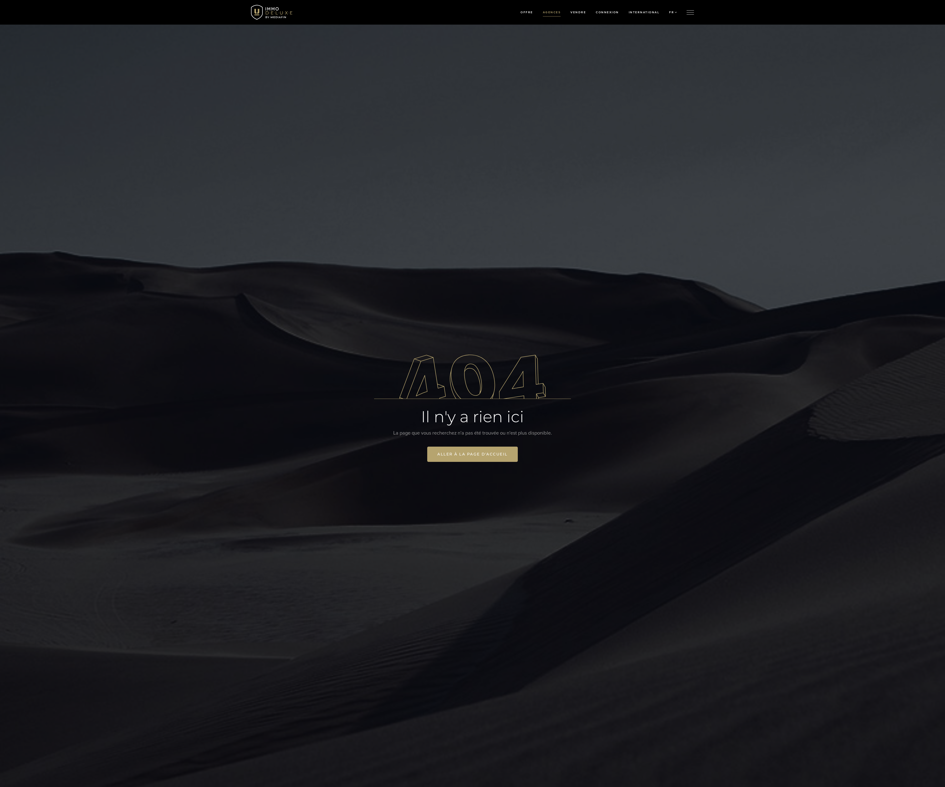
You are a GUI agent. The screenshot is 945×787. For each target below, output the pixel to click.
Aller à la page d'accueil (472, 454)
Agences (552, 12)
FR (671, 12)
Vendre (578, 12)
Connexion (607, 12)
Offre (526, 12)
